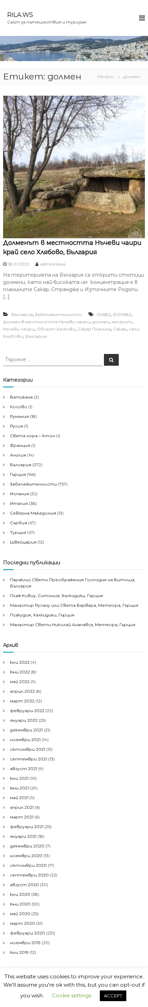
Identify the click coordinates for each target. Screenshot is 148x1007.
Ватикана (21, 397)
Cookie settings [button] (71, 995)
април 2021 (22, 807)
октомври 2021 (27, 749)
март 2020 (22, 923)
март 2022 (22, 700)
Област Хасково (56, 329)
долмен (100, 321)
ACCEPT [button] (113, 995)
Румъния (19, 416)
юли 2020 (20, 894)
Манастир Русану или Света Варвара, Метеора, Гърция (74, 605)
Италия (19, 503)
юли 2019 (19, 952)
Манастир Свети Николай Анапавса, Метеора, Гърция (72, 624)
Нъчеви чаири (18, 329)
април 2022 (22, 691)
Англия (18, 455)
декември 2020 (27, 845)
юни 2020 (20, 904)
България (22, 314)
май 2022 (20, 681)
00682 (103, 314)
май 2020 (20, 913)
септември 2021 (28, 758)
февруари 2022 (27, 710)
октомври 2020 (28, 865)
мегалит (122, 321)
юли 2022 (20, 662)
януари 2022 (24, 720)
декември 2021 (26, 729)
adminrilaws (52, 264)
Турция (18, 532)
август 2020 (24, 884)
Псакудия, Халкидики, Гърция (42, 614)
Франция (20, 445)
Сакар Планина (94, 329)
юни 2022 (20, 671)
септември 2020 (29, 874)
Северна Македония (33, 513)
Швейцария (23, 542)
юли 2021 (19, 778)
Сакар (120, 329)
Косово (18, 406)
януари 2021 (23, 836)
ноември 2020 (26, 855)
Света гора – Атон (32, 435)
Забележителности (58, 314)
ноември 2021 (25, 739)
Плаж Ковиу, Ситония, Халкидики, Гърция (56, 595)
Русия (16, 426)
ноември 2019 (25, 942)
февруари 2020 (27, 933)
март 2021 (21, 816)
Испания (19, 493)
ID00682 (122, 314)
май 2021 (19, 797)
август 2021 (23, 768)
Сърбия (18, 522)
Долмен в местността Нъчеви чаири (46, 321)
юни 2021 (19, 787)
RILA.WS (20, 15)
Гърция (18, 474)
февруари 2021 (26, 826)
